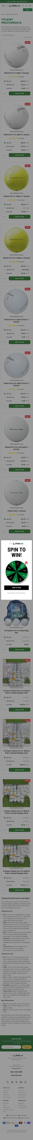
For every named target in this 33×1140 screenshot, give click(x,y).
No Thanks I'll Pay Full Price (17, 593)
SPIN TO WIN (16, 588)
